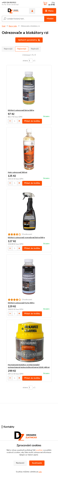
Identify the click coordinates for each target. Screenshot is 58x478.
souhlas (39, 450)
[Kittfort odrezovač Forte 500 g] (29, 276)
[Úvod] (13, 11)
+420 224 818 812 (9, 2)
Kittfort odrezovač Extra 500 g (21, 110)
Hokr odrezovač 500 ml (17, 172)
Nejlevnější (21, 49)
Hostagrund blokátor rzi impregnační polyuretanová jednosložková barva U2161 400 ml (29, 366)
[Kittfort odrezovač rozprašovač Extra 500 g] (29, 211)
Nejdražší (35, 49)
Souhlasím (37, 463)
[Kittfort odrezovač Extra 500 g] (29, 87)
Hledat (50, 18)
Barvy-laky (13, 26)
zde (40, 472)
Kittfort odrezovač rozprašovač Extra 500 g (26, 237)
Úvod (3, 26)
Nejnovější (8, 49)
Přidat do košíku (32, 121)
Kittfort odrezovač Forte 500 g (21, 303)
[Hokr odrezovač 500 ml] (29, 149)
